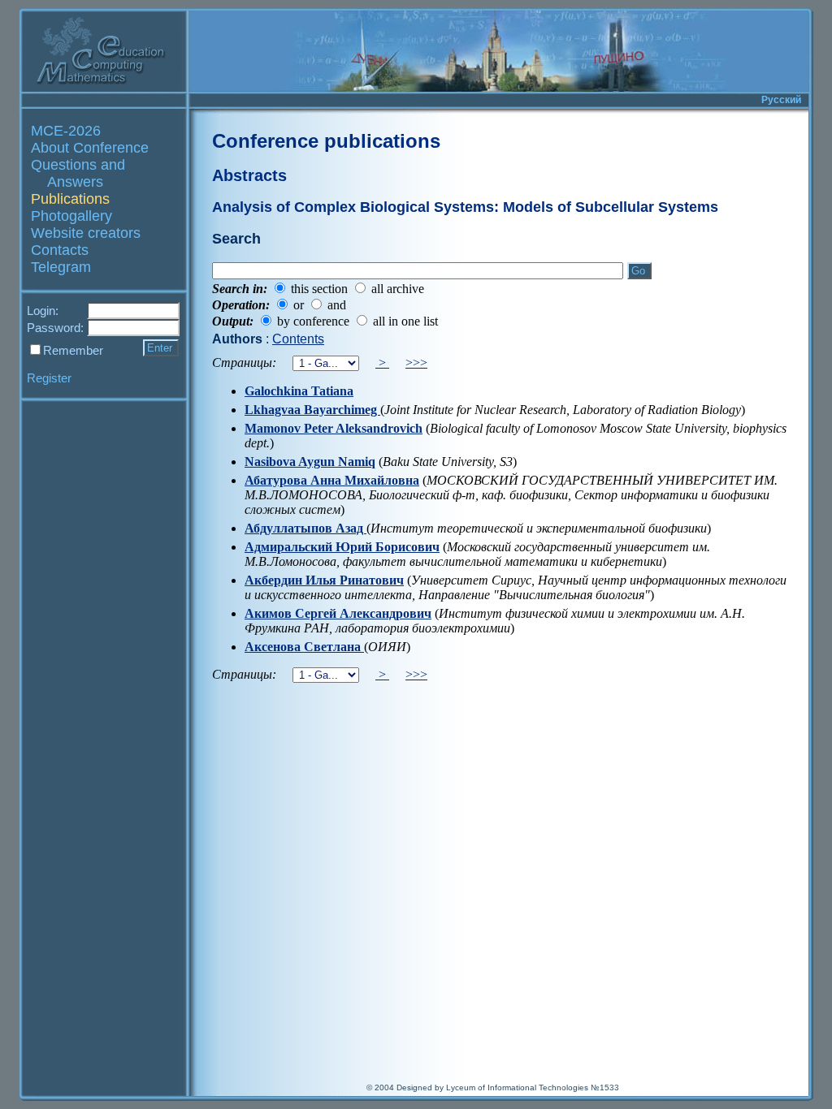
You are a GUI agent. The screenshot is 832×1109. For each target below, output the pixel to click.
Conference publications (326, 141)
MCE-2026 (66, 131)
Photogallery (71, 216)
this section (319, 289)
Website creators (86, 233)
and (336, 305)
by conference (313, 321)
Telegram (61, 267)
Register (49, 378)
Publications (70, 199)
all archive (397, 289)
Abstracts (249, 175)
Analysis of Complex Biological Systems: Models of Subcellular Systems (465, 207)
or (298, 305)
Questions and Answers (78, 173)
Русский (781, 100)
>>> (416, 362)
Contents (298, 339)
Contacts (60, 250)
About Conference (90, 148)
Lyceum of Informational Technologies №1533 (532, 1087)
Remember (73, 350)
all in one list (405, 321)
